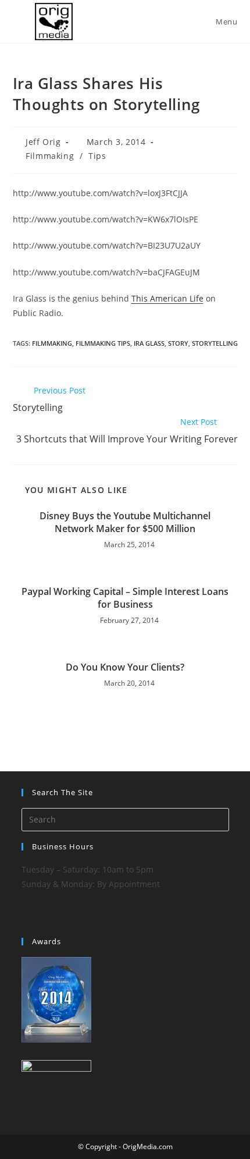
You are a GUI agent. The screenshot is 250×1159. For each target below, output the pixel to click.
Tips (97, 155)
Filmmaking (50, 155)
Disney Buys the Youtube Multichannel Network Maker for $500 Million (125, 522)
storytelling (215, 343)
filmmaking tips (103, 343)
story (178, 343)
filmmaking (52, 343)
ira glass (149, 343)
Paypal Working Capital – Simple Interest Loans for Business (125, 598)
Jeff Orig (43, 141)
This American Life (167, 298)
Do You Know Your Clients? (125, 667)
